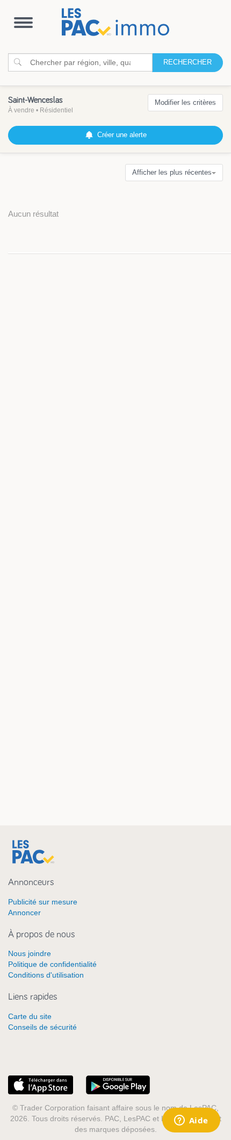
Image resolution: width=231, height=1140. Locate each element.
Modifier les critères (185, 102)
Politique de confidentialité (52, 964)
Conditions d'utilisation (46, 975)
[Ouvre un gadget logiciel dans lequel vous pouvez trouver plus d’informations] (191, 1121)
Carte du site (30, 1016)
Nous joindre (29, 953)
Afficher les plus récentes (172, 172)
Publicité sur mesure (42, 901)
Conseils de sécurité (42, 1027)
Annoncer (24, 912)
